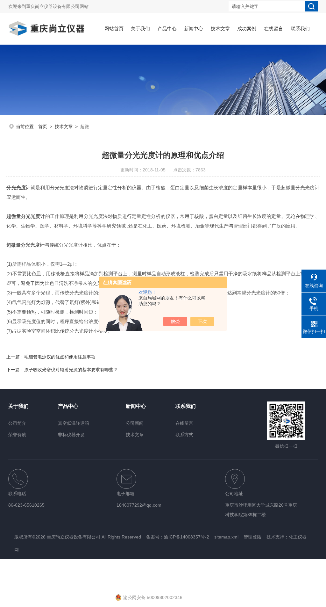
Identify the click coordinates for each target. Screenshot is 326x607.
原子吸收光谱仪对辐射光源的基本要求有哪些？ (71, 369)
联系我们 (300, 28)
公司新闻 (135, 423)
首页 (42, 126)
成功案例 (246, 28)
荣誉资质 (17, 434)
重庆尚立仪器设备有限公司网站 (57, 6)
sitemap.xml (226, 536)
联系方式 (184, 434)
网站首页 (114, 28)
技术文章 (220, 28)
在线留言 (273, 28)
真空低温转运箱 (73, 423)
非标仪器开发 (71, 434)
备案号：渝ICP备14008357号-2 (177, 536)
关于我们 (140, 28)
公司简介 (17, 423)
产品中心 (167, 28)
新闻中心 (193, 28)
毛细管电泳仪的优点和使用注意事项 (60, 356)
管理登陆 (252, 536)
